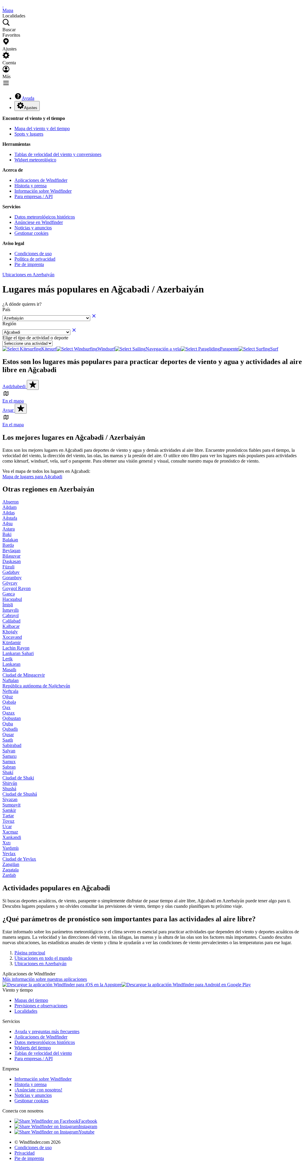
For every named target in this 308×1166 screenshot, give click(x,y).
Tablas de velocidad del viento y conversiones (57, 154)
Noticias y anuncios (33, 227)
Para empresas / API (33, 196)
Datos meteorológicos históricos (44, 216)
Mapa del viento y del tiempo (42, 128)
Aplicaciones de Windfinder (40, 180)
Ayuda (28, 98)
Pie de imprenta (29, 264)
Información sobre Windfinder (43, 191)
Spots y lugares (28, 133)
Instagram (88, 1126)
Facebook (88, 1121)
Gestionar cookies (31, 233)
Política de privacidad (34, 259)
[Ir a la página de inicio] (3, 5)
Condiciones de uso (33, 253)
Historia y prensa (30, 185)
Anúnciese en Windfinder (38, 222)
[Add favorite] (33, 385)
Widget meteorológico (35, 159)
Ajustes (30, 108)
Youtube (86, 1131)
